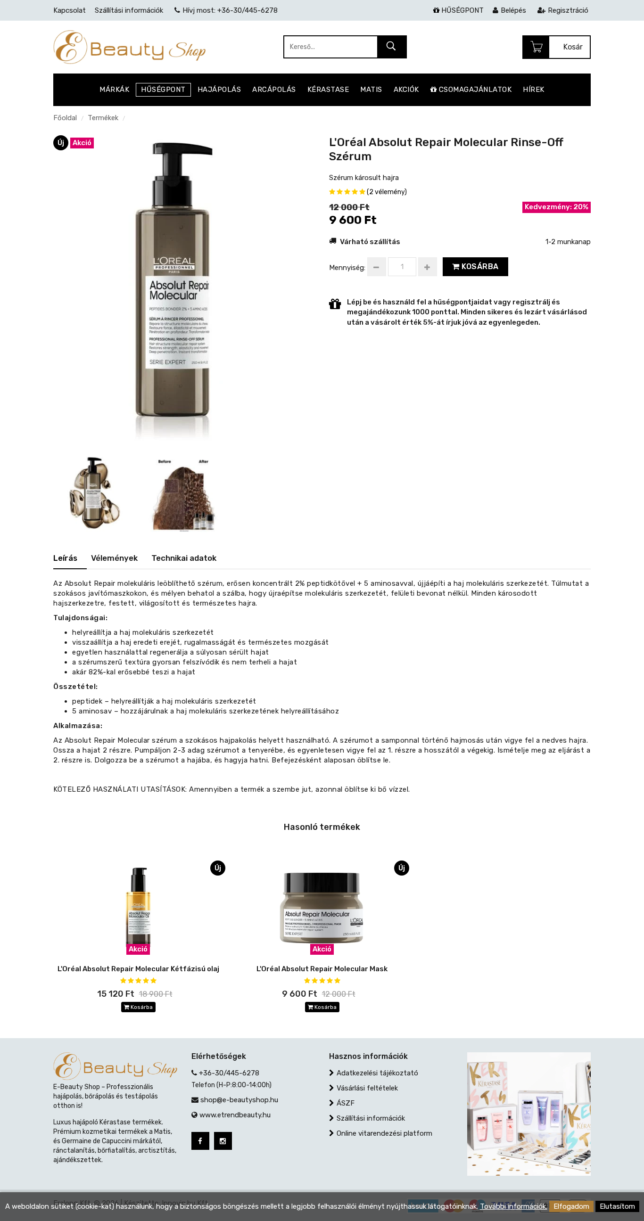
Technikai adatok (183, 558)
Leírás (65, 558)
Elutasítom (617, 1206)
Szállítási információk (371, 1118)
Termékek (103, 118)
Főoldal (65, 118)
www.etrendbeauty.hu (235, 1115)
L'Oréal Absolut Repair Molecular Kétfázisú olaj (138, 969)
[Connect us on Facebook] (200, 1141)
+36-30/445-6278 (229, 1073)
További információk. (513, 1206)
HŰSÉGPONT (461, 10)
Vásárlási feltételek (367, 1088)
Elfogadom (571, 1206)
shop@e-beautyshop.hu (239, 1100)
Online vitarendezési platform (384, 1133)
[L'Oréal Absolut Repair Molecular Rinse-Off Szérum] (180, 289)
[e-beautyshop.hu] (129, 46)
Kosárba (479, 266)
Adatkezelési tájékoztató (377, 1073)
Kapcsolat (69, 10)
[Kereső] (391, 47)
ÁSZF (346, 1103)
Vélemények (114, 558)
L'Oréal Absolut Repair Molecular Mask (322, 969)
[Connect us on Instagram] (223, 1141)
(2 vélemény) (387, 192)
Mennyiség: (347, 267)
